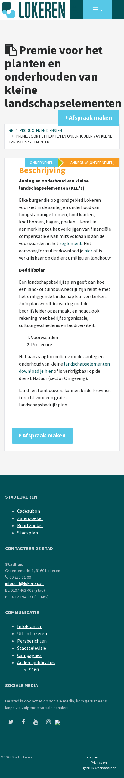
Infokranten (29, 626)
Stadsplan (27, 533)
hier (88, 250)
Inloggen (91, 757)
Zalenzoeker (30, 518)
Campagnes (29, 655)
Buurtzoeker (30, 525)
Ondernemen (42, 162)
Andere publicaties (36, 662)
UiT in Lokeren (32, 633)
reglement (71, 243)
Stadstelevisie (31, 648)
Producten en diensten (41, 130)
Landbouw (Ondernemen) (92, 162)
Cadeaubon (28, 511)
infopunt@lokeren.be (24, 583)
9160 (34, 670)
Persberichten (32, 641)
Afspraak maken (90, 117)
